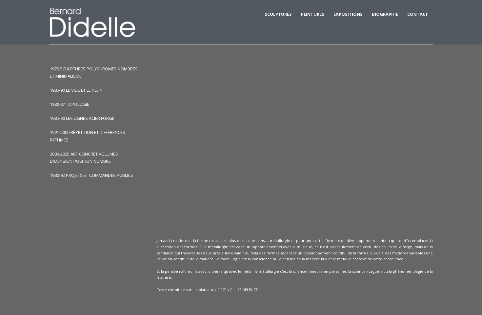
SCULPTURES (278, 14)
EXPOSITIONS (348, 14)
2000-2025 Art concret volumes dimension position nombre (84, 157)
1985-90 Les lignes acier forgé (82, 118)
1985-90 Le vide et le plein (76, 90)
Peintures (312, 14)
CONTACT (417, 14)
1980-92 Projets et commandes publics (91, 175)
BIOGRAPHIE (385, 14)
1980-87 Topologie (69, 104)
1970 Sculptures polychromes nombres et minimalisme (94, 72)
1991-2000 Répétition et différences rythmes (87, 135)
